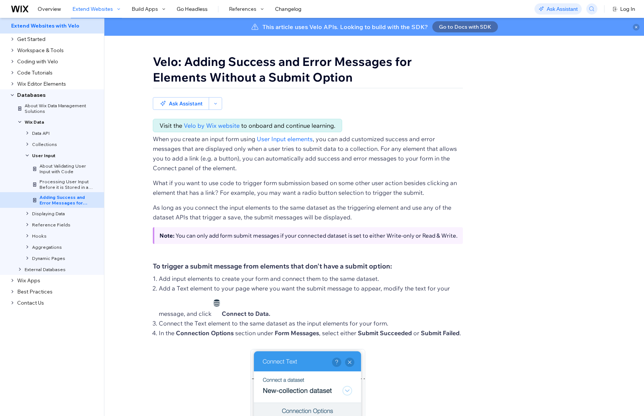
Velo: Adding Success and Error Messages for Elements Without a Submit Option (282, 69)
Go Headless (192, 9)
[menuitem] (52, 26)
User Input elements (285, 139)
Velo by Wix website (212, 125)
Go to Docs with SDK (465, 26)
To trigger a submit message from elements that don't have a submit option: (272, 266)
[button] (181, 103)
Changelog (288, 9)
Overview (49, 9)
